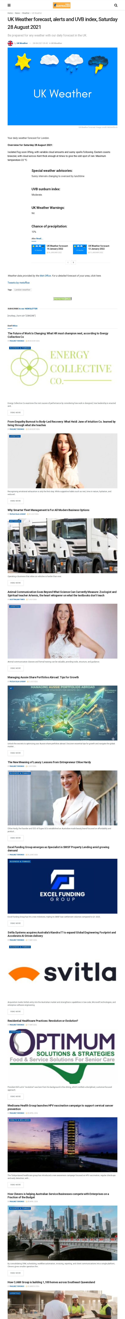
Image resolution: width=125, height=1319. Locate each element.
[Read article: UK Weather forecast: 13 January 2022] (80, 249)
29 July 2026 (33, 514)
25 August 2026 (33, 429)
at (11, 688)
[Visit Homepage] (61, 5)
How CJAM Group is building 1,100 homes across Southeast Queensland (51, 1282)
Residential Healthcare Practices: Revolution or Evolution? (43, 1020)
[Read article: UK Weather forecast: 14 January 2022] (38, 249)
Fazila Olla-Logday (18, 514)
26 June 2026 (32, 855)
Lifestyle (15, 436)
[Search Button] (115, 5)
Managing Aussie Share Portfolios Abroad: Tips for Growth (43, 677)
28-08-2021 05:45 (40, 43)
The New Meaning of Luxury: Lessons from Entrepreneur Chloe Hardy (49, 762)
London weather (22, 290)
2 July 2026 (33, 681)
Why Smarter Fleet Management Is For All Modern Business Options (48, 510)
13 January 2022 (96, 252)
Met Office (45, 275)
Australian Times (17, 599)
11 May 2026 (32, 940)
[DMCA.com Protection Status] (62, 298)
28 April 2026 (32, 1113)
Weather (25, 13)
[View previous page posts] (68, 262)
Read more (17, 412)
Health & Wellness (20, 1120)
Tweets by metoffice (19, 282)
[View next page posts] (73, 262)
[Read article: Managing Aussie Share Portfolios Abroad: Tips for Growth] (62, 713)
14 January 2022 (55, 252)
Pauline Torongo (17, 341)
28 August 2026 (33, 341)
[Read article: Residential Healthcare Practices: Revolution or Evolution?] (62, 1056)
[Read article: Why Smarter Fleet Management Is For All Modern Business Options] (62, 545)
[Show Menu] (9, 5)
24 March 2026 (33, 1286)
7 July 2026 (32, 599)
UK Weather (37, 13)
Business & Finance (20, 348)
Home (10, 13)
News (17, 13)
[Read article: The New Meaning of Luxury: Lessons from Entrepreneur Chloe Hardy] (62, 797)
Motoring (15, 521)
